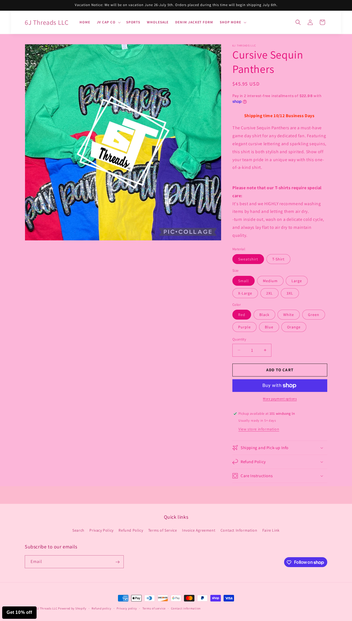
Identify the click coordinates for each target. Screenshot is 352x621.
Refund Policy (131, 530)
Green (313, 314)
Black (264, 314)
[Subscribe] (117, 562)
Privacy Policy (101, 530)
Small (243, 280)
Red (241, 314)
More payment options (280, 399)
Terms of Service (162, 530)
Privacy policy (127, 608)
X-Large (245, 293)
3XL (290, 293)
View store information (258, 429)
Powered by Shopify (72, 608)
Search (78, 530)
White (288, 314)
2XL (269, 293)
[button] (108, 22)
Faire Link (271, 530)
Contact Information (239, 530)
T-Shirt (278, 259)
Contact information (186, 608)
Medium (270, 280)
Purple (244, 327)
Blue (269, 327)
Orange (294, 327)
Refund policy (101, 608)
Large (297, 280)
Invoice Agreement (198, 530)
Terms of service (154, 608)
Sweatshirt (248, 259)
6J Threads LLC (46, 608)
